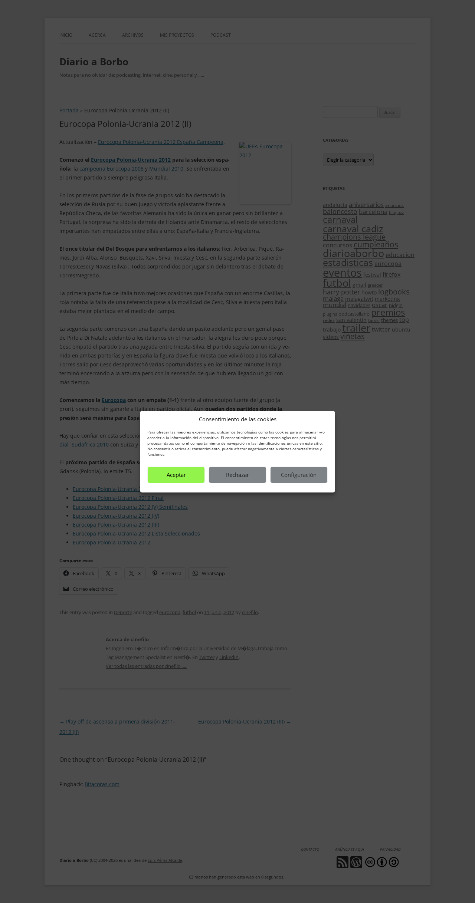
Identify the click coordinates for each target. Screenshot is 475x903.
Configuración (299, 474)
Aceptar (176, 474)
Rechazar (237, 474)
